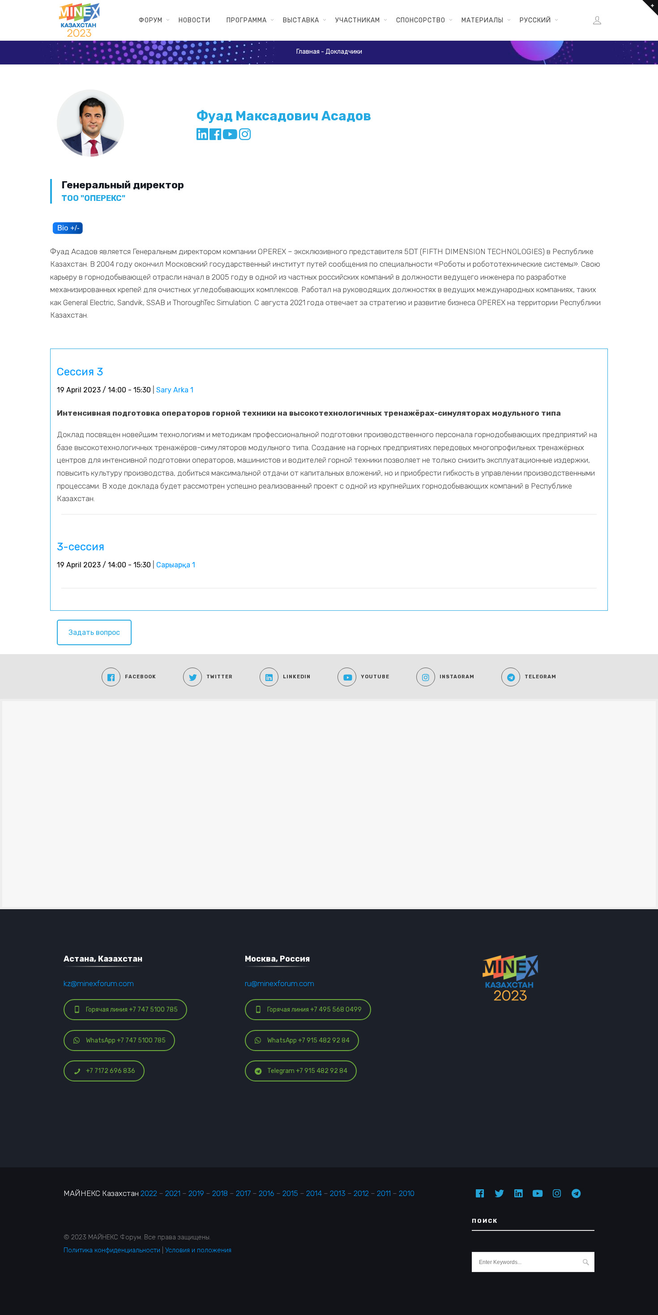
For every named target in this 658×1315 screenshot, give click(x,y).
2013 (338, 1193)
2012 (361, 1193)
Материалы (482, 20)
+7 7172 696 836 (110, 1071)
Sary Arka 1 (174, 390)
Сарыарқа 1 (175, 565)
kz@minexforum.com (99, 983)
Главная (308, 51)
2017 (243, 1193)
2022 (149, 1193)
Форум (150, 20)
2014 (314, 1193)
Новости (194, 20)
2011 (384, 1193)
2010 (406, 1193)
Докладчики (343, 51)
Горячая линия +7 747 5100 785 (132, 1009)
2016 (266, 1193)
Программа (246, 20)
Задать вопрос (94, 632)
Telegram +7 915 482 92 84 (307, 1071)
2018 (220, 1193)
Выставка (301, 20)
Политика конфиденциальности (112, 1250)
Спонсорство (420, 20)
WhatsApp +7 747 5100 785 (126, 1040)
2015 (290, 1193)
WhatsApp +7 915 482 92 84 (308, 1040)
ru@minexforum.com (279, 983)
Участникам (357, 20)
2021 (172, 1193)
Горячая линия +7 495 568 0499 (314, 1009)
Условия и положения (198, 1250)
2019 (196, 1193)
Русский (535, 20)
